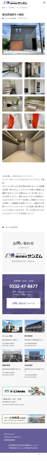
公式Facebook (9, 440)
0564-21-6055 (9, 373)
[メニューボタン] (44, 2)
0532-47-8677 (9, 343)
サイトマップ (9, 434)
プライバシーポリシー (12, 437)
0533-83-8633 (31, 343)
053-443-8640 (31, 375)
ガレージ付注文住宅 (10, 18)
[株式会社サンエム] (15, 2)
